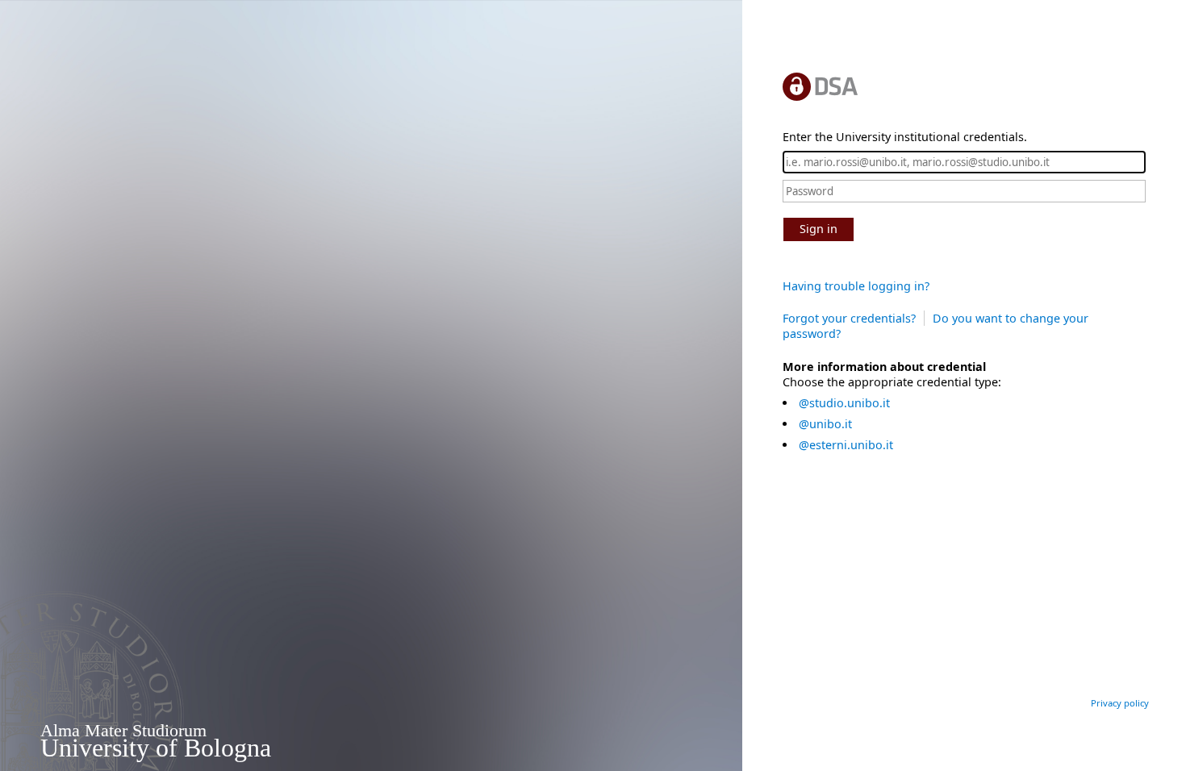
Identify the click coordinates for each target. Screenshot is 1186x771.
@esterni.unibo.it (846, 444)
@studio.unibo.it (844, 403)
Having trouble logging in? (856, 286)
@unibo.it (825, 423)
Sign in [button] (818, 228)
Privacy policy (1120, 703)
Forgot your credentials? (849, 318)
